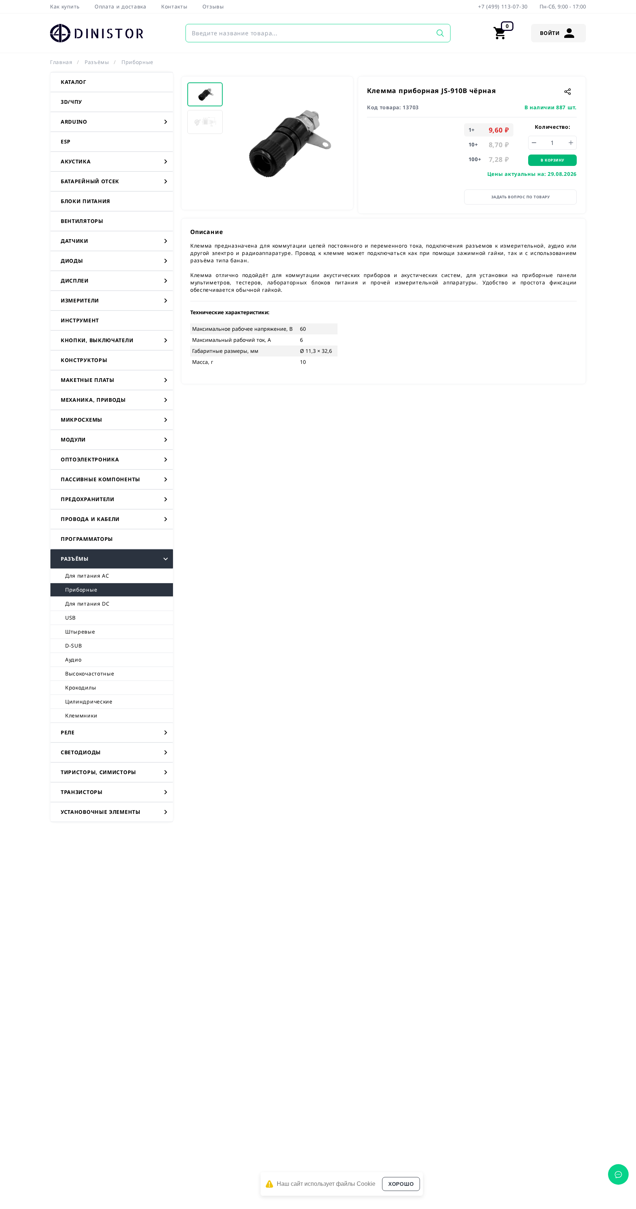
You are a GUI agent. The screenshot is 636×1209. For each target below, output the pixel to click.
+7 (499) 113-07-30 (503, 6)
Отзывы (213, 6)
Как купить (65, 6)
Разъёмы (97, 61)
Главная (61, 61)
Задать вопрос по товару (520, 196)
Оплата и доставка (120, 6)
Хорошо (401, 1184)
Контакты (174, 6)
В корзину (552, 160)
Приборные (137, 61)
